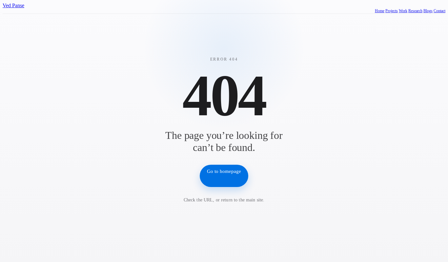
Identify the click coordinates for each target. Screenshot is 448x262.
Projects (391, 11)
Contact (439, 11)
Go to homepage (224, 171)
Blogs (428, 11)
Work (403, 11)
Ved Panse (13, 5)
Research (415, 11)
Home (379, 11)
